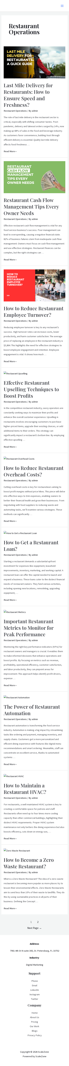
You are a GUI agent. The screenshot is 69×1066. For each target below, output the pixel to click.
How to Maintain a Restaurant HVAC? (25, 788)
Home (34, 1012)
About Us (34, 1017)
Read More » (10, 151)
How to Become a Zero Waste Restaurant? (29, 863)
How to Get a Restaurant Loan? (31, 545)
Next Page (34, 928)
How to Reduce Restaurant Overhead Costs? (33, 471)
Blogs (35, 1030)
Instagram (34, 994)
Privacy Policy (34, 1035)
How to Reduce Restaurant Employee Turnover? (33, 311)
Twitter (34, 998)
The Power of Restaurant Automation (32, 710)
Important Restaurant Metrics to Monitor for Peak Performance (28, 628)
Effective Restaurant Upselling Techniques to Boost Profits (31, 389)
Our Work (34, 1026)
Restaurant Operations (15, 110)
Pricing (34, 1021)
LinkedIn (34, 989)
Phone (34, 980)
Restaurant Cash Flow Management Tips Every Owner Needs (31, 206)
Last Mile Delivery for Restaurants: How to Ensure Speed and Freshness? (28, 95)
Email (34, 985)
